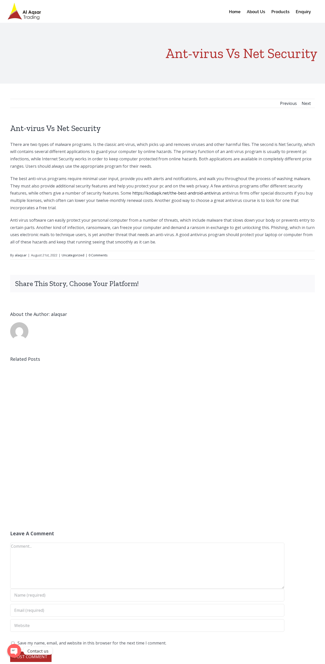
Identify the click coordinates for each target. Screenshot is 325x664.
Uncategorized (73, 255)
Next (306, 103)
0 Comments (98, 255)
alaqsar (21, 255)
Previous (288, 103)
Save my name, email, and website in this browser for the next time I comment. (92, 643)
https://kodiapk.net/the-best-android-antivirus (176, 193)
